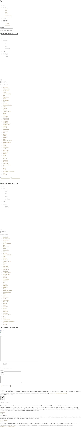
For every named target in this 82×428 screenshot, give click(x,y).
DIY (4, 101)
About (4, 5)
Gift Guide (5, 121)
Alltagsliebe (6, 90)
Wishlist (5, 174)
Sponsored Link (7, 165)
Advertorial (5, 87)
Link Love (5, 135)
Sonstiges (5, 163)
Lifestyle (5, 134)
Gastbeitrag (6, 118)
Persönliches (6, 150)
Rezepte (5, 158)
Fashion (6, 13)
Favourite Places (8, 17)
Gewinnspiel (6, 119)
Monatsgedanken (7, 140)
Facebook (5, 363)
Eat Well (5, 103)
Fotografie (5, 116)
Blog (4, 95)
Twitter (4, 364)
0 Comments (2, 334)
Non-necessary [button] (4, 420)
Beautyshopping (7, 93)
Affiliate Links (6, 89)
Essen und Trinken (7, 105)
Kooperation (6, 129)
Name (1, 370)
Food (6, 10)
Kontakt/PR (5, 21)
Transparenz (5, 20)
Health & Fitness (8, 15)
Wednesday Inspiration (8, 171)
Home (4, 4)
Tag (4, 166)
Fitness (4, 113)
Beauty (6, 8)
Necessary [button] (2, 412)
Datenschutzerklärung (61, 393)
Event (4, 106)
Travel (6, 12)
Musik (4, 144)
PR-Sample (5, 152)
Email (1, 372)
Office (4, 145)
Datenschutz (7, 25)
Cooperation (6, 100)
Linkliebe (5, 137)
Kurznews (5, 131)
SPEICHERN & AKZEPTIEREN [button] (7, 426)
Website (2, 374)
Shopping (5, 161)
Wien (4, 173)
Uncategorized (6, 169)
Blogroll (4, 18)
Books (4, 98)
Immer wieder (6, 124)
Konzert (5, 127)
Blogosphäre (6, 97)
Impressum (7, 23)
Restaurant (5, 156)
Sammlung (5, 160)
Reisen (4, 155)
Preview (5, 153)
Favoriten (5, 110)
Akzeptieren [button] (52, 393)
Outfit (4, 148)
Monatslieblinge (7, 142)
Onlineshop (6, 147)
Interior (5, 126)
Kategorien (5, 7)
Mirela (1, 331)
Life (4, 132)
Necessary (4, 413)
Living (4, 139)
